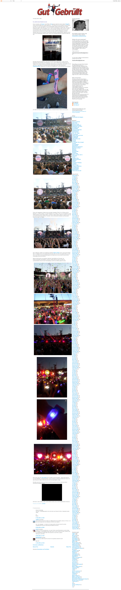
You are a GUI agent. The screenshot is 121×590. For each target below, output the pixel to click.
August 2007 (74, 481)
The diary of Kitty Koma (76, 166)
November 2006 (75, 493)
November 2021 (75, 252)
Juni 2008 (74, 468)
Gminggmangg (75, 136)
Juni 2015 (74, 355)
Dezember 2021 (75, 250)
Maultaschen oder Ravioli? (77, 146)
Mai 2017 (74, 324)
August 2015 (74, 352)
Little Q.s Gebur (56, 252)
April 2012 (74, 406)
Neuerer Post (35, 546)
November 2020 (75, 268)
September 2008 (75, 464)
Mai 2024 (74, 211)
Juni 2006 (74, 500)
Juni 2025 (74, 194)
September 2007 (75, 480)
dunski (37, 529)
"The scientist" (44, 477)
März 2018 (74, 311)
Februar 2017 (74, 328)
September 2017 (75, 319)
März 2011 (74, 424)
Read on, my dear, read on (77, 154)
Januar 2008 (74, 475)
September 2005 (75, 512)
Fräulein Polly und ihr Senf (77, 135)
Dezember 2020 (75, 266)
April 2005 (74, 519)
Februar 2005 (74, 522)
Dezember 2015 (75, 347)
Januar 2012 (74, 410)
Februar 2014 (74, 377)
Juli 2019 (74, 289)
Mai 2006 (74, 501)
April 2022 (74, 245)
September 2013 (75, 383)
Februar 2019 (74, 296)
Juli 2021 (74, 257)
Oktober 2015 (74, 350)
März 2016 (74, 343)
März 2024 (74, 214)
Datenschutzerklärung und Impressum (79, 111)
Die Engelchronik (75, 127)
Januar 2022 (74, 249)
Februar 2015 (74, 360)
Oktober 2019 (74, 285)
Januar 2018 (74, 313)
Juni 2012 (74, 403)
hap (73, 583)
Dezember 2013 (75, 379)
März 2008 (74, 472)
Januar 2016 (74, 346)
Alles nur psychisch (76, 121)
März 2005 (74, 520)
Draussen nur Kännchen (77, 129)
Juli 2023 (74, 225)
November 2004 (75, 526)
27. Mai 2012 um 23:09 (40, 517)
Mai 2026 (74, 179)
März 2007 (74, 488)
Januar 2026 (74, 184)
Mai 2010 (74, 437)
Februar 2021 (74, 264)
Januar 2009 (74, 458)
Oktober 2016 (74, 334)
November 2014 (75, 364)
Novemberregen (75, 151)
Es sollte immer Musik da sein (40, 21)
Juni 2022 (74, 242)
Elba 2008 (74, 556)
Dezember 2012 (75, 395)
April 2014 (74, 374)
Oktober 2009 (74, 446)
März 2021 (74, 262)
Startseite (52, 546)
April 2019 (74, 293)
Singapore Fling (75, 158)
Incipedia (74, 141)
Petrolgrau (74, 152)
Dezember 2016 (75, 331)
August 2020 (74, 272)
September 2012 (75, 399)
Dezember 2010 (75, 428)
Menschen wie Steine (76, 147)
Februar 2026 (74, 183)
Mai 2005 (74, 518)
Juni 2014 (74, 371)
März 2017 (74, 327)
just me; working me (76, 584)
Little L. (73, 534)
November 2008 (75, 461)
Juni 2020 (74, 274)
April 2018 (74, 309)
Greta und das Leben (76, 138)
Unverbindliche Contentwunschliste (79, 36)
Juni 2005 (74, 516)
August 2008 (74, 465)
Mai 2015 (74, 356)
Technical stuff (75, 567)
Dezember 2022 (75, 234)
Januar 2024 (74, 217)
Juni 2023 (74, 226)
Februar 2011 (74, 425)
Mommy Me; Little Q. (76, 577)
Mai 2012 (74, 405)
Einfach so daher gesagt (77, 564)
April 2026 (74, 180)
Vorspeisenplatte (75, 168)
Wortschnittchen (75, 169)
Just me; (74, 574)
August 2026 (74, 175)
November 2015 (75, 348)
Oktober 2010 (74, 430)
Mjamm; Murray (75, 575)
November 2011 (75, 413)
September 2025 (75, 190)
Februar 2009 (74, 457)
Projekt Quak (74, 581)
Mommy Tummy (75, 542)
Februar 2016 (74, 344)
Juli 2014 (74, 370)
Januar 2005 (74, 523)
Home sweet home (75, 547)
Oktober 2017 (74, 317)
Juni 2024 (74, 210)
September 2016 (75, 335)
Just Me (73, 536)
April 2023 (74, 229)
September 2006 (75, 496)
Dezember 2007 (75, 476)
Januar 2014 (74, 378)
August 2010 (74, 433)
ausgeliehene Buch (37, 66)
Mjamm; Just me (75, 572)
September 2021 (75, 254)
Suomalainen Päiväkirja (76, 162)
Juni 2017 (74, 323)
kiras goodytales (75, 144)
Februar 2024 (74, 215)
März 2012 (74, 407)
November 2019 (75, 284)
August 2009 (74, 449)
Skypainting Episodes (76, 159)
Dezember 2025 (75, 186)
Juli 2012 (74, 402)
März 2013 (74, 391)
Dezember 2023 (75, 218)
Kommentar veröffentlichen (38, 544)
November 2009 (75, 445)
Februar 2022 (74, 248)
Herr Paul (74, 139)
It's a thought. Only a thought (78, 142)
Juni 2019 (74, 291)
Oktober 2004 (74, 527)
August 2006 (74, 497)
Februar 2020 (74, 280)
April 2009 (74, 454)
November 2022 (75, 236)
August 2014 (74, 368)
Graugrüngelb (75, 137)
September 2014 (75, 367)
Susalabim (74, 163)
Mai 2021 (74, 260)
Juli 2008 (74, 467)
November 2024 (75, 203)
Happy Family (75, 540)
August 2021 (74, 256)
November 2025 (75, 187)
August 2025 (74, 191)
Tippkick (74, 568)
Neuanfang (74, 150)
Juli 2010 (74, 434)
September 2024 (75, 206)
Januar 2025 (74, 201)
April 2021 (74, 261)
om (72, 585)
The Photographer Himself (77, 548)
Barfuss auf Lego (75, 124)
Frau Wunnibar (75, 134)
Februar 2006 (74, 505)
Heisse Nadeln (75, 539)
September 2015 (75, 351)
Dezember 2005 (75, 508)
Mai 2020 (74, 276)
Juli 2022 (74, 241)
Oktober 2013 (74, 382)
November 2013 (75, 381)
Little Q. (73, 533)
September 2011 (75, 415)
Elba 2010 (74, 565)
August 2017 (74, 320)
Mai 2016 (74, 340)
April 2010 (74, 438)
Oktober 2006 (74, 495)
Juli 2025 (74, 193)
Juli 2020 (74, 273)
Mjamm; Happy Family (76, 566)
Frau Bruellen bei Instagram (77, 117)
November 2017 (75, 316)
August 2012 (74, 401)
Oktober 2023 (74, 221)
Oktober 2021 (74, 253)
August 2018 (74, 304)
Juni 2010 (74, 436)
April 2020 (74, 277)
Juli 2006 (74, 499)
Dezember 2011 (75, 411)
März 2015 (74, 359)
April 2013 (74, 390)
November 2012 (75, 397)
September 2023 (75, 222)
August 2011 (74, 417)
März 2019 (74, 295)
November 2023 (75, 219)
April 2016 (74, 342)
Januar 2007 (74, 491)
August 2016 (74, 336)
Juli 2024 (74, 209)
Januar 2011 (74, 426)
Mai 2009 (74, 453)
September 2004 (75, 528)
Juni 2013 (74, 387)
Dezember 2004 (75, 524)
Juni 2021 (74, 258)
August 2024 (74, 207)
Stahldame (74, 160)
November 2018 (75, 300)
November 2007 (75, 477)
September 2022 (75, 238)
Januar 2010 (74, 442)
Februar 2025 (74, 199)
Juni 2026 (74, 178)
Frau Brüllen (75, 103)
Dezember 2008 (75, 460)
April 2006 (74, 503)
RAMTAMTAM (38, 537)
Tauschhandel (75, 553)
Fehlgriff (67, 24)
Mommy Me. (74, 563)
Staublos (74, 161)
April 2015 (74, 358)
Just (73, 569)
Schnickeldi (74, 155)
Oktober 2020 (74, 269)
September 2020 (75, 270)
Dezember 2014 (75, 363)
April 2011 (74, 422)
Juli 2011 (74, 418)
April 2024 (74, 213)
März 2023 (74, 230)
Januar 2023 (74, 233)
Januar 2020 (74, 281)
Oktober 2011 (74, 414)
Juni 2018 (74, 307)
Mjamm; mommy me (76, 576)
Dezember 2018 (75, 299)
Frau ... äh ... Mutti (75, 133)
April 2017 (74, 325)
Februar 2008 (74, 473)
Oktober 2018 (74, 301)
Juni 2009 (74, 452)
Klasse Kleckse (75, 145)
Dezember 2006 (75, 492)
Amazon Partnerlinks (76, 112)
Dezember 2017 (75, 315)
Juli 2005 (74, 515)
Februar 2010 (74, 441)
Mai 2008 (74, 469)
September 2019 (75, 287)
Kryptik (73, 552)
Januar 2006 (74, 507)
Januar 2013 (74, 394)
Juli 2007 (74, 483)
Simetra (73, 157)
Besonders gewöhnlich (76, 125)
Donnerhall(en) (75, 128)
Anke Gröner (74, 122)
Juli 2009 (74, 450)
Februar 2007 (74, 489)
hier (51, 24)
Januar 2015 (74, 362)
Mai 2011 (74, 421)
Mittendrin (74, 149)
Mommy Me (74, 535)
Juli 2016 (74, 338)
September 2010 (75, 432)
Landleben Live (75, 550)
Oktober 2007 (74, 479)
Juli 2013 (74, 386)
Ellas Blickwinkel (75, 130)
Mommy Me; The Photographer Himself (80, 578)
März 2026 (74, 182)
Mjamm (73, 541)
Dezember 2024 (75, 202)
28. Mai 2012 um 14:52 (40, 535)
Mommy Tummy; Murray (77, 580)
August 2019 (74, 288)
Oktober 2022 (74, 237)
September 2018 (75, 303)
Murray (73, 549)
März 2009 (74, 456)
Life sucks (74, 561)
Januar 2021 (74, 265)
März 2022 (74, 246)
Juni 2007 (74, 484)
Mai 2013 (74, 389)
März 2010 (74, 440)
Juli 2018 (74, 305)
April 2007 (74, 487)
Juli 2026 (74, 176)
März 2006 (74, 504)
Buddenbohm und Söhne (77, 126)
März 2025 (74, 198)
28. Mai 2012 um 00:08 (40, 527)
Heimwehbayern (75, 555)
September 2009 (75, 448)
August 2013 (74, 385)
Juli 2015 (74, 354)
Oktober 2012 (74, 398)
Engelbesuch (74, 558)
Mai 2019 (74, 292)
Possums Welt (75, 153)
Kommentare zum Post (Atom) (43, 549)
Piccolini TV (74, 560)
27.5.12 (43, 503)
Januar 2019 (74, 297)
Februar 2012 (74, 409)
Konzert (43, 24)
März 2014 (74, 375)
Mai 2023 (74, 227)
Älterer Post (68, 546)
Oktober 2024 (74, 205)
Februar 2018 (74, 312)
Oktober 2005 (74, 511)
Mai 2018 (74, 308)
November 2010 (75, 429)
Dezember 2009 (75, 444)
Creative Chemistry (76, 543)
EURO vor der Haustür (76, 557)
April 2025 (74, 197)
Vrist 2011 (74, 559)
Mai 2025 (74, 195)
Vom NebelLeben (75, 167)
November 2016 (75, 332)
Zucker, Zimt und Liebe (76, 170)
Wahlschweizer (75, 544)
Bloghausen (74, 551)
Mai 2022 (74, 244)
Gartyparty (74, 573)
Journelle (74, 143)
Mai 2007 (74, 485)
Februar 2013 (74, 393)
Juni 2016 (74, 339)
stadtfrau (37, 519)
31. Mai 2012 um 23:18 (40, 542)
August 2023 (74, 223)
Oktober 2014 (74, 366)
